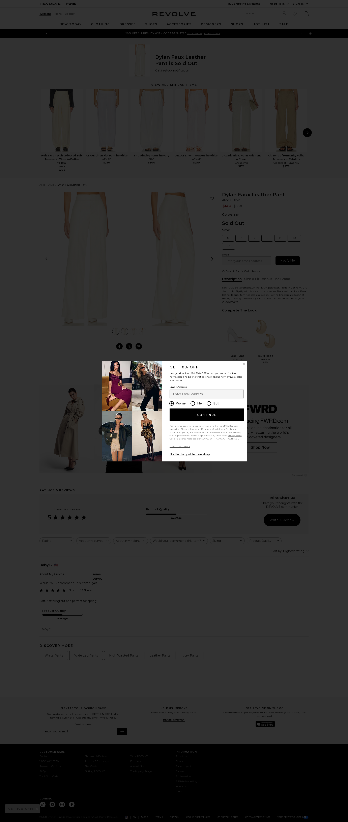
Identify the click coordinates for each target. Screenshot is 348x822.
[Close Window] (243, 364)
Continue (206, 415)
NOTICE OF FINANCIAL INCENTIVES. (220, 438)
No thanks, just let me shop (190, 454)
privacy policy (235, 435)
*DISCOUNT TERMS (180, 446)
